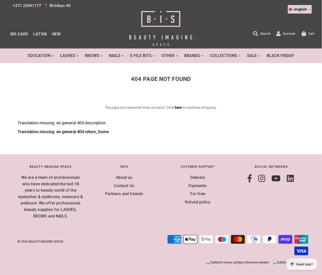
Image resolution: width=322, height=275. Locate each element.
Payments (197, 185)
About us (124, 177)
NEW (56, 34)
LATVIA (40, 34)
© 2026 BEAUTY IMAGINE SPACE (40, 241)
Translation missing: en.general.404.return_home (63, 131)
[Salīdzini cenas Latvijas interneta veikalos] (238, 262)
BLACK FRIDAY (280, 55)
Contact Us (124, 185)
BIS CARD (19, 34)
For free (197, 193)
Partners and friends (124, 193)
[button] (300, 9)
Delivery (197, 177)
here (178, 107)
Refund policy (197, 202)
